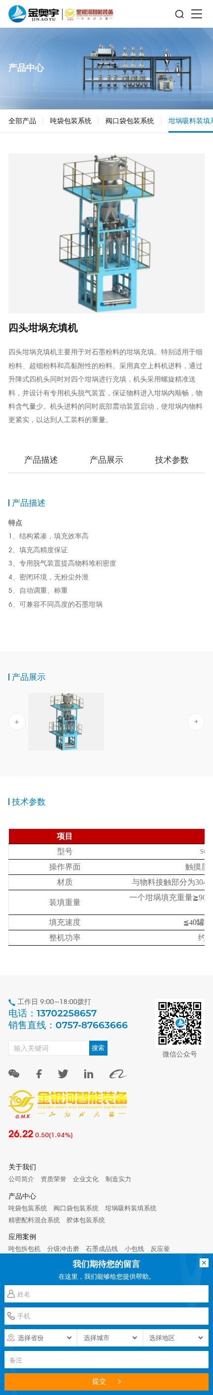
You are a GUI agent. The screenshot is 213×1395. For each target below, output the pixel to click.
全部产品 (22, 120)
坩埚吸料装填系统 (131, 1208)
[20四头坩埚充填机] (66, 721)
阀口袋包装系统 (130, 120)
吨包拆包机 (24, 1248)
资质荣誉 (53, 1179)
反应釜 (160, 1248)
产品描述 (41, 459)
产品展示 (106, 459)
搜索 (98, 1048)
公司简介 (21, 1179)
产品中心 (22, 1196)
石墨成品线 (102, 1248)
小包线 (134, 1248)
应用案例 (22, 1236)
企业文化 (86, 1179)
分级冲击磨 (63, 1248)
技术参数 (172, 459)
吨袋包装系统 (71, 120)
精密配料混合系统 (34, 1220)
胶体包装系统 (85, 1220)
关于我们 (22, 1166)
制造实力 (118, 1179)
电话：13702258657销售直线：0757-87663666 (68, 1019)
